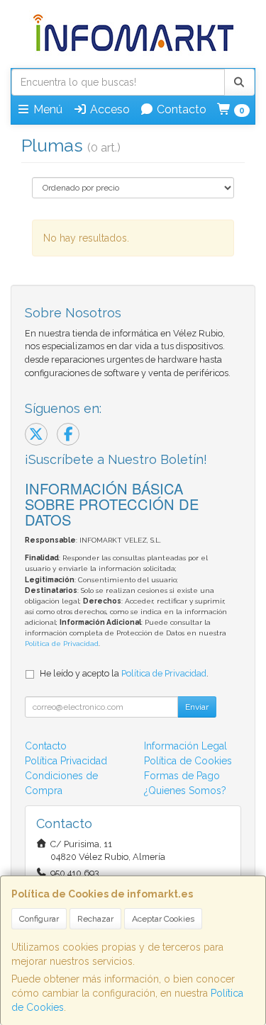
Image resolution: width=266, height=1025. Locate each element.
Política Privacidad (66, 760)
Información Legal (185, 746)
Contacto (180, 109)
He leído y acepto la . (124, 673)
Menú (46, 109)
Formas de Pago (182, 775)
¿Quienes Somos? (185, 790)
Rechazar (95, 919)
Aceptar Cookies (163, 919)
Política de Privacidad (62, 643)
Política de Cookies (188, 760)
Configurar (39, 919)
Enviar (197, 707)
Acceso (108, 109)
